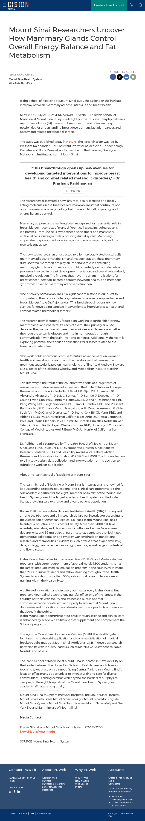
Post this (74, 190)
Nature (71, 141)
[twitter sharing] (120, 77)
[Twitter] (10, 791)
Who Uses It (81, 784)
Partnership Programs (53, 784)
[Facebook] (14, 791)
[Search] (140, 5)
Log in (111, 781)
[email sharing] (133, 77)
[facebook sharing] (113, 77)
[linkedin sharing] (126, 77)
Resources (47, 790)
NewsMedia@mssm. (34, 731)
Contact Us (15, 787)
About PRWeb (49, 778)
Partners (46, 781)
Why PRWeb (81, 778)
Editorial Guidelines (52, 787)
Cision (127, 813)
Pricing (79, 787)
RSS (32, 813)
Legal (13, 813)
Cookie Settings (44, 813)
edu (52, 731)
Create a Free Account (109, 5)
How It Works (82, 781)
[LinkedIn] (18, 791)
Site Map (23, 813)
